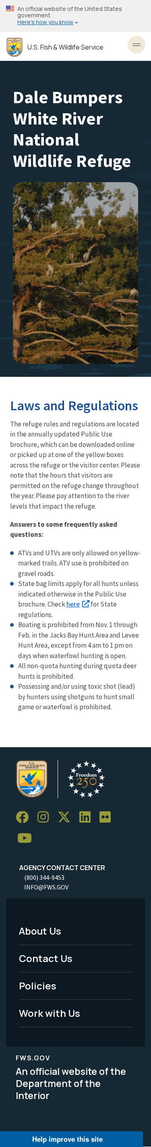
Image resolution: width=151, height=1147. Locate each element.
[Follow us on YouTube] (27, 838)
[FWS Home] (14, 47)
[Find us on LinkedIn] (87, 817)
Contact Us (45, 958)
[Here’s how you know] (75, 16)
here (73, 604)
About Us (40, 930)
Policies (37, 985)
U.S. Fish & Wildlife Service (65, 47)
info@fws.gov (46, 887)
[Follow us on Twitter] (67, 817)
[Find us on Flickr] (107, 817)
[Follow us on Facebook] (25, 817)
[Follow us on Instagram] (45, 817)
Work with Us (49, 1013)
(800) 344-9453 (44, 877)
